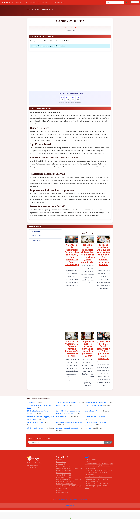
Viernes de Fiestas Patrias (35, 422)
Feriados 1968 (36, 231)
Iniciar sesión (135, 2)
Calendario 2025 (46, 2)
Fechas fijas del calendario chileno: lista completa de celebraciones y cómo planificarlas (88, 253)
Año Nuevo (31, 402)
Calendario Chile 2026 (63, 475)
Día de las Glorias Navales (94, 405)
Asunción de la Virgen (92, 411)
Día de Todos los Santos (35, 428)
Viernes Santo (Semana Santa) (66, 402)
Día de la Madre (90, 459)
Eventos (25, 2)
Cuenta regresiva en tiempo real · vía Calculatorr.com (70, 102)
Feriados (18, 2)
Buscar (128, 2)
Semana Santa (61, 462)
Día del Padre (89, 462)
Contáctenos (31, 467)
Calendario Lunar (62, 492)
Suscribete (108, 442)
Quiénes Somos (32, 465)
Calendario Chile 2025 (63, 473)
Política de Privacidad (63, 471)
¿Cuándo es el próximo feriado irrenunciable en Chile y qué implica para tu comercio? (103, 350)
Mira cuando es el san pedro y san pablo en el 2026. (48, 46)
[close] (70, 513)
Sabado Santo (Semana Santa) (95, 402)
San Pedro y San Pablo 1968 (70, 20)
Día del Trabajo (61, 405)
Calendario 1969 (36, 240)
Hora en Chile (60, 464)
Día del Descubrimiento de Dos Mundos (69, 422)
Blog (54, 2)
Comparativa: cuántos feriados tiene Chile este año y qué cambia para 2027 (87, 348)
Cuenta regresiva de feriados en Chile (68, 479)
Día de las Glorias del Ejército (95, 417)
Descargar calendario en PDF (66, 484)
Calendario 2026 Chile (70, 505)
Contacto (60, 2)
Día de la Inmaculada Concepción (67, 428)
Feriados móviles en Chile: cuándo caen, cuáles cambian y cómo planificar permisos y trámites (103, 254)
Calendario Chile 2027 (63, 477)
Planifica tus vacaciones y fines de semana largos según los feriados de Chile (71, 348)
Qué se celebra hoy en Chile (65, 482)
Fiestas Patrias (61, 417)
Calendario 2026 (34, 2)
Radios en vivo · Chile (63, 466)
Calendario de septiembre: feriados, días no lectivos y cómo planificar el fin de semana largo (72, 254)
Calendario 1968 (36, 236)
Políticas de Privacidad (34, 463)
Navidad (88, 428)
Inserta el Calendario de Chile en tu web (69, 468)
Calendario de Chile (7, 2)
